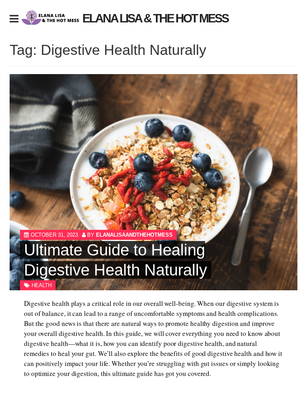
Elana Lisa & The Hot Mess (155, 18)
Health (42, 285)
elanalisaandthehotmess (134, 235)
